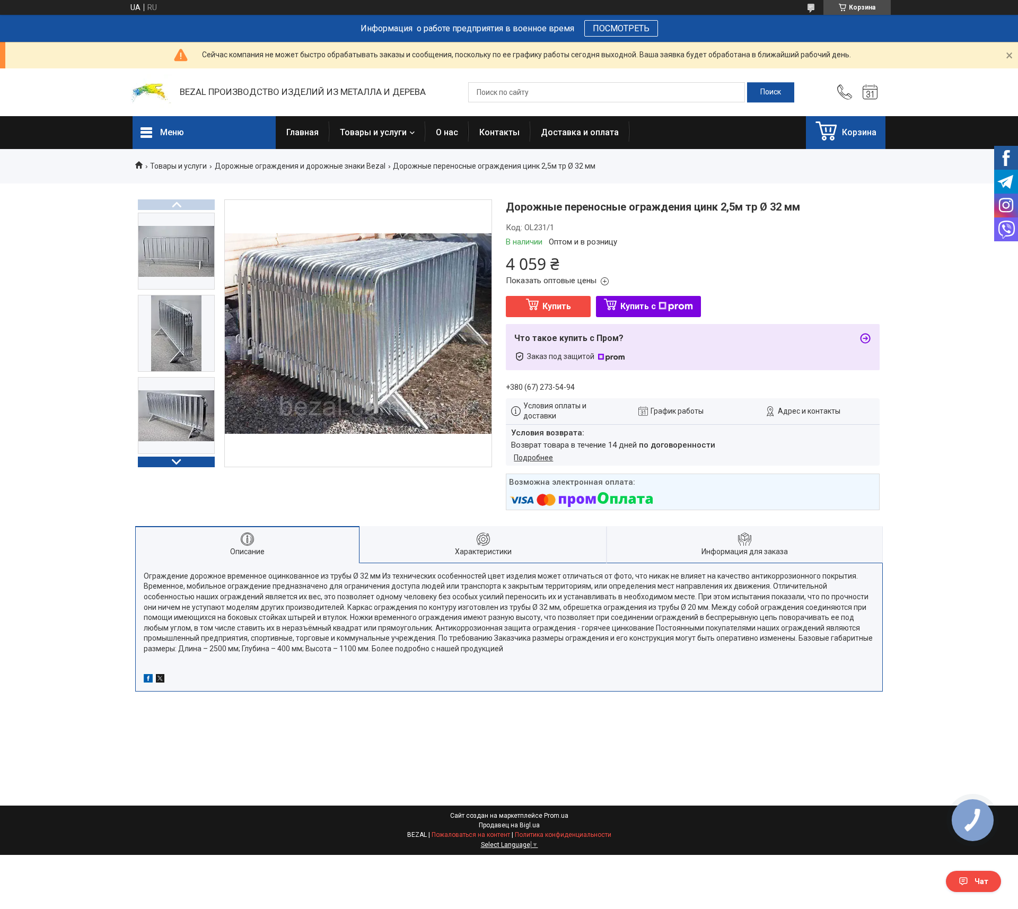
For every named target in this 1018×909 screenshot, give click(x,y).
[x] (160, 680)
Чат (981, 881)
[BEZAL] (151, 92)
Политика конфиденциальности (563, 834)
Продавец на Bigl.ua (509, 825)
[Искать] (770, 92)
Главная (302, 132)
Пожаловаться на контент (471, 834)
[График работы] (870, 92)
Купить (556, 306)
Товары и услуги (373, 132)
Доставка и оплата (580, 132)
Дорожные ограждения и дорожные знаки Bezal (300, 166)
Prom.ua (556, 815)
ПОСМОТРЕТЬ (621, 28)
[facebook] (148, 680)
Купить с (638, 306)
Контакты (499, 132)
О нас (447, 132)
